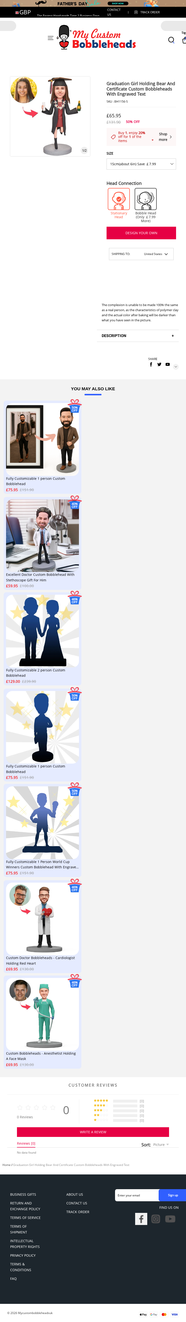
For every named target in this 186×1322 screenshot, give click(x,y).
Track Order (150, 12)
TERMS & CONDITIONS (20, 1267)
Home (6, 1165)
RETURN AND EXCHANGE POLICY (25, 1206)
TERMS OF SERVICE (25, 1217)
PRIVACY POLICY (23, 1255)
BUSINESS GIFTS (23, 1194)
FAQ (13, 1278)
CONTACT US (76, 1203)
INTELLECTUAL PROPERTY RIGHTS (25, 1244)
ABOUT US (74, 1194)
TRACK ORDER (77, 1211)
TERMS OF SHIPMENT (18, 1229)
